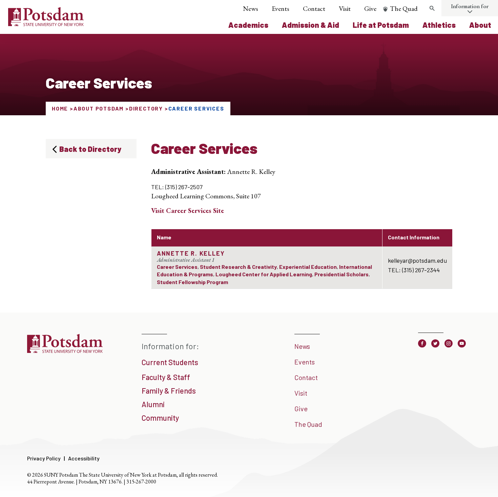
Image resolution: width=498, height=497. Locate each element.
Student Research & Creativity (238, 266)
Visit (345, 8)
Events (280, 8)
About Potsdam (99, 108)
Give (370, 8)
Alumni (153, 404)
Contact (314, 8)
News (250, 8)
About (480, 24)
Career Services (177, 266)
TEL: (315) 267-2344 (414, 270)
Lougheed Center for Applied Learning (263, 274)
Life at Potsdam (381, 24)
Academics (248, 24)
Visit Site (187, 210)
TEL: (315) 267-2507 (177, 187)
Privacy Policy (44, 458)
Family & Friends (169, 390)
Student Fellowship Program (192, 282)
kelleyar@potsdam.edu (417, 260)
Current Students (170, 362)
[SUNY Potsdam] (65, 350)
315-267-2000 (141, 481)
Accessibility (84, 458)
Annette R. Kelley (191, 253)
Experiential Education (308, 266)
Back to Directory (90, 148)
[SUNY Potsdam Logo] (46, 23)
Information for (470, 6)
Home (60, 108)
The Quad (404, 8)
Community (160, 417)
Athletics (439, 24)
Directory (146, 108)
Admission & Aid (310, 24)
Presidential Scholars (341, 274)
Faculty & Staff (166, 377)
